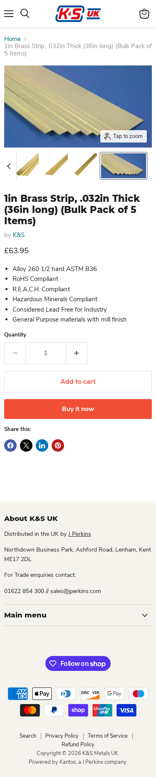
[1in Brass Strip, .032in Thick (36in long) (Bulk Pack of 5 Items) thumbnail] (26, 165)
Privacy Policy (62, 736)
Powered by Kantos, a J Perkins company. (78, 762)
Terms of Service (108, 736)
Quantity (15, 335)
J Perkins (79, 534)
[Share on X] (26, 445)
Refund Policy (78, 744)
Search (28, 736)
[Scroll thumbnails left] (10, 166)
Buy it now (78, 409)
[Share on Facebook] (10, 445)
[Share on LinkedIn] (42, 445)
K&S (19, 235)
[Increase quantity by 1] (76, 353)
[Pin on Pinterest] (58, 445)
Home (12, 39)
